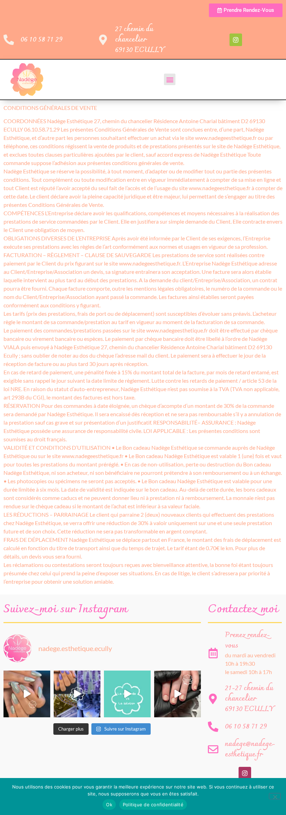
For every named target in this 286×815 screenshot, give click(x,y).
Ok (109, 804)
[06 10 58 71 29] (8, 40)
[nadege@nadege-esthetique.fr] (213, 749)
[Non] (275, 796)
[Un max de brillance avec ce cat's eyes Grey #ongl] (26, 694)
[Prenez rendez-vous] (213, 653)
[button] (169, 79)
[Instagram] (235, 39)
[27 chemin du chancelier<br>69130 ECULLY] (103, 40)
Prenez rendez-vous (247, 640)
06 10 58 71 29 (41, 39)
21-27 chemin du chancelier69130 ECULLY (249, 699)
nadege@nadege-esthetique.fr (250, 749)
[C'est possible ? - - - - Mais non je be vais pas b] (127, 694)
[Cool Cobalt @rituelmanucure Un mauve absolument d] (77, 694)
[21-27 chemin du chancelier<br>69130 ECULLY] (213, 699)
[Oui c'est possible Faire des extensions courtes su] (177, 694)
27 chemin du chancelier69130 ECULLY (139, 40)
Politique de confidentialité (153, 804)
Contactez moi (243, 609)
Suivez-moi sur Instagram (65, 609)
